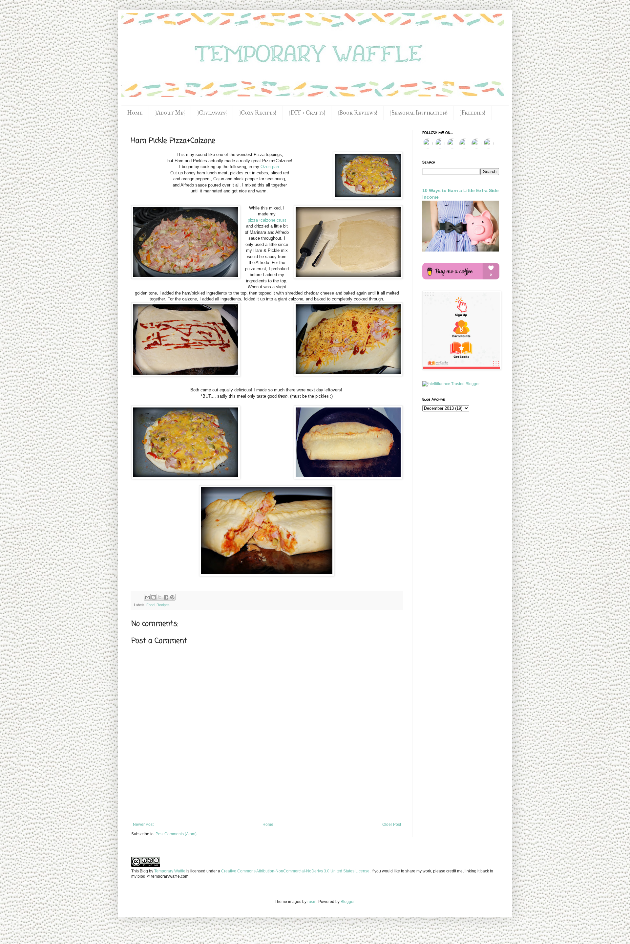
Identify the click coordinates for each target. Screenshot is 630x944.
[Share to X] (160, 597)
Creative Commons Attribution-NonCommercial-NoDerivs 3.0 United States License (295, 871)
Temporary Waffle (169, 871)
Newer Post (143, 824)
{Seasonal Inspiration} (419, 112)
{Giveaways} (212, 112)
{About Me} (170, 112)
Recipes (163, 605)
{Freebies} (472, 112)
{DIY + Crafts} (307, 112)
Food (150, 605)
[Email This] (147, 597)
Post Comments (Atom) (176, 834)
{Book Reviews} (357, 112)
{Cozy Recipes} (257, 112)
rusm (311, 901)
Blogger (347, 901)
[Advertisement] (267, 804)
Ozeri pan (270, 166)
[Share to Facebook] (166, 597)
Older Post (391, 824)
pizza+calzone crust (267, 220)
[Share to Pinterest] (172, 597)
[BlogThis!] (153, 597)
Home (135, 112)
